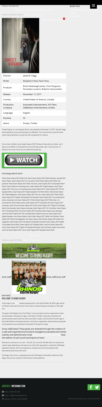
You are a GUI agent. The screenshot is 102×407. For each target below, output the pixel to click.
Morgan (25, 240)
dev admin (27, 14)
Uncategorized (37, 14)
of (15, 303)
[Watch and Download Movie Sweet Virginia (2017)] (20, 45)
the (18, 303)
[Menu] (93, 5)
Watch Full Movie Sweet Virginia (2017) (34, 9)
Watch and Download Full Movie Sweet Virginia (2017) (20, 139)
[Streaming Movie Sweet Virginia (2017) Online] (24, 160)
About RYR (34, 235)
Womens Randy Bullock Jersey (46, 334)
